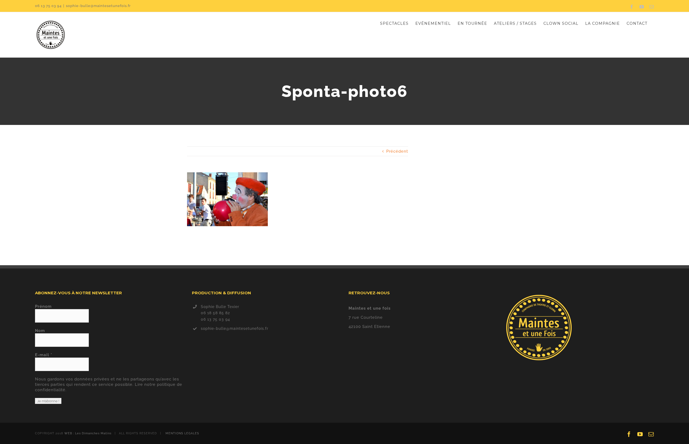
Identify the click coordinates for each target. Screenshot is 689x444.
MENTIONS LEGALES (182, 433)
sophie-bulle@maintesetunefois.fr (98, 6)
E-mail (43, 354)
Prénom (43, 306)
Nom (40, 330)
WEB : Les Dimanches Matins (87, 433)
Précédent (397, 151)
